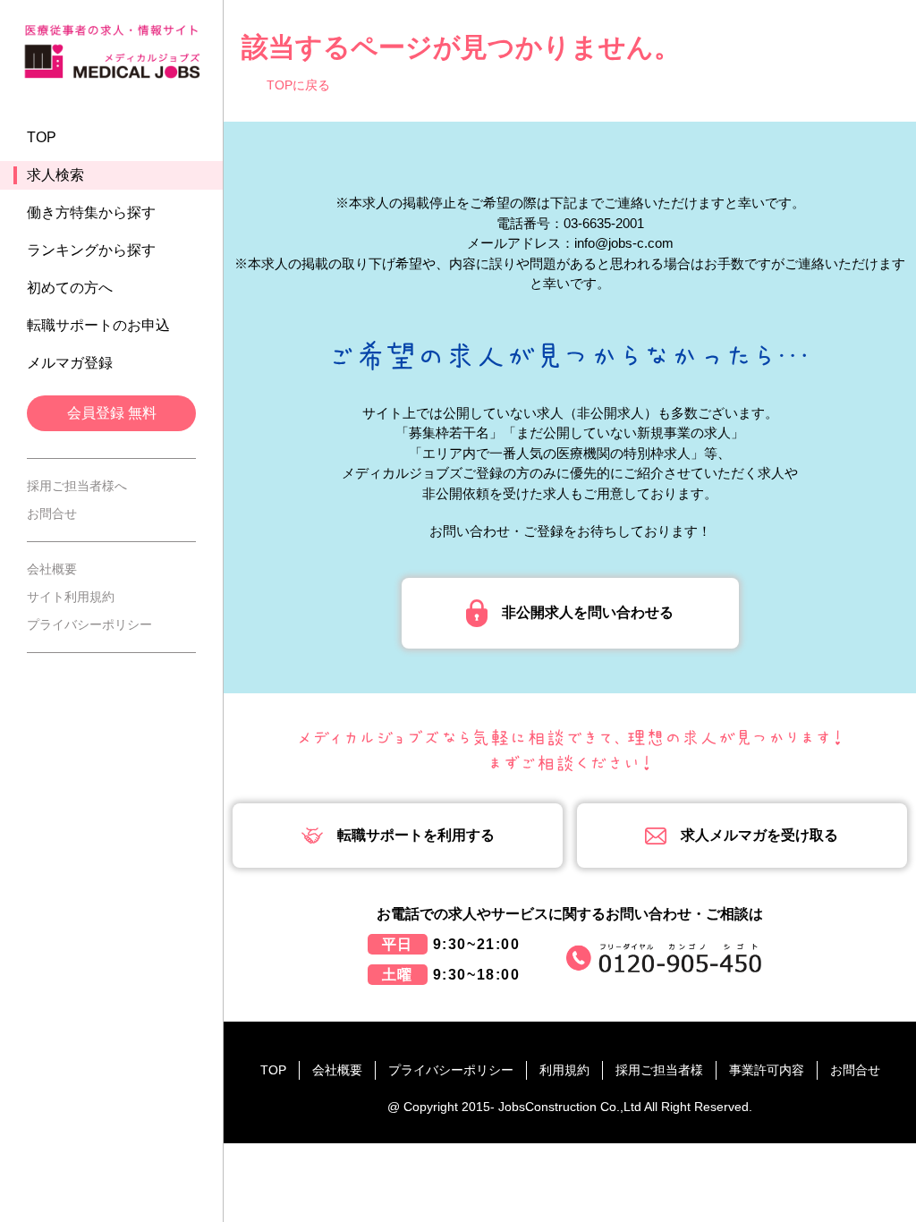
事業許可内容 (766, 1070)
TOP (41, 137)
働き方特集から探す (91, 212)
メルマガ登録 (70, 362)
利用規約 (564, 1070)
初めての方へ (70, 287)
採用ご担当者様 (659, 1070)
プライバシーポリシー (89, 624)
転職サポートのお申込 (98, 325)
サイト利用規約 (70, 597)
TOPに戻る (298, 85)
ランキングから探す (91, 250)
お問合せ (52, 513)
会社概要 (52, 569)
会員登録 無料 (112, 412)
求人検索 (55, 174)
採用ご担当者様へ (77, 486)
